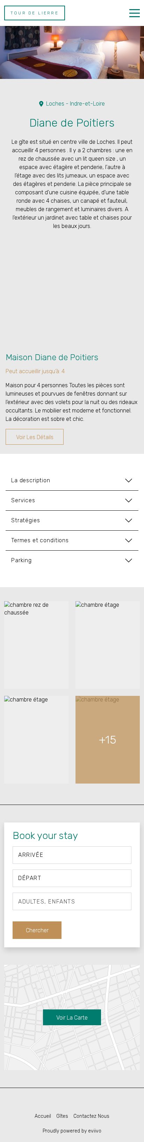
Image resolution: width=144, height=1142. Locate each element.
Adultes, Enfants (46, 901)
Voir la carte (72, 1017)
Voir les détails (34, 437)
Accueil (43, 1116)
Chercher (37, 930)
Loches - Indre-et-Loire (75, 103)
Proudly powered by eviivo (72, 1131)
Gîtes (62, 1116)
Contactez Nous (91, 1116)
